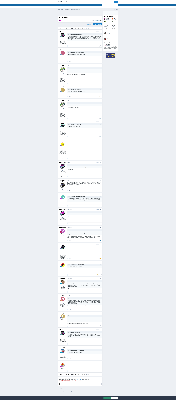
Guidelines (63, 7)
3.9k (63, 303)
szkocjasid (115, 21)
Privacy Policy (86, 393)
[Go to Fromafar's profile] (63, 90)
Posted (69, 31)
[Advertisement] (80, 13)
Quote (70, 61)
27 (63, 28)
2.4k (63, 73)
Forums (59, 7)
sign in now (79, 379)
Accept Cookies (107, 397)
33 (73, 28)
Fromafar (62, 86)
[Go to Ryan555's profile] (105, 21)
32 (71, 28)
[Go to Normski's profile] (63, 68)
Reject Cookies (114, 397)
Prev (61, 28)
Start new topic (89, 24)
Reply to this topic (98, 24)
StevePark (62, 278)
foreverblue (79, 34)
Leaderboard (77, 7)
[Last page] (84, 28)
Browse (60, 4)
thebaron (78, 298)
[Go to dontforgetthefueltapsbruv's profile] (63, 144)
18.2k (63, 148)
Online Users (71, 7)
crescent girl (62, 347)
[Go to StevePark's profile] (63, 282)
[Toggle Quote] (68, 34)
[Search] (117, 5)
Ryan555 (108, 21)
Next (82, 28)
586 (63, 235)
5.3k (63, 286)
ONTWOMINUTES (62, 227)
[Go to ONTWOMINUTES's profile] (63, 231)
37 (80, 28)
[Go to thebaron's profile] (63, 265)
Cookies (90, 393)
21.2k (63, 94)
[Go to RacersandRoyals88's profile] (63, 185)
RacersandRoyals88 (62, 181)
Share (93, 20)
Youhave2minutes (62, 31)
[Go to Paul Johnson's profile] (63, 365)
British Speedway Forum (63, 1)
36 (78, 28)
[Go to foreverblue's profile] (63, 53)
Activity (64, 4)
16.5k (63, 57)
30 (68, 28)
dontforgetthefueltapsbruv (62, 140)
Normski (62, 65)
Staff (67, 7)
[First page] (59, 28)
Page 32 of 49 (88, 28)
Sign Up (116, 1)
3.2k (63, 355)
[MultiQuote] (67, 46)
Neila (63, 295)
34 (75, 28)
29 (66, 28)
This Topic (113, 4)
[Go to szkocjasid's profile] (112, 21)
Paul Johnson (62, 362)
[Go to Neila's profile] (63, 299)
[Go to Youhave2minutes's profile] (60, 20)
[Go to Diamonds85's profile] (63, 197)
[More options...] (101, 31)
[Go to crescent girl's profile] (63, 351)
